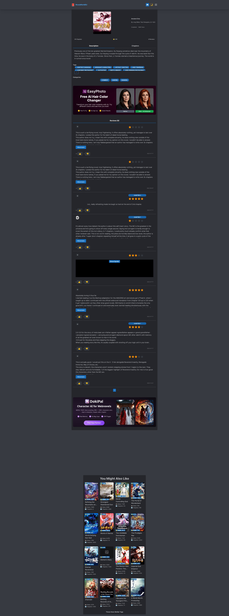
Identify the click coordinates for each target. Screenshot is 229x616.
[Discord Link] (147, 4)
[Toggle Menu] (155, 4)
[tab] (93, 46)
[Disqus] (114, 452)
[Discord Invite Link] (147, 4)
